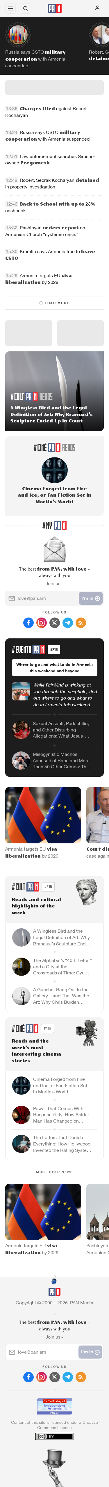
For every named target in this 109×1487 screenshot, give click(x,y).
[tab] (42, 1452)
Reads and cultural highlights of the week (36, 906)
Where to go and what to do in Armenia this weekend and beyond (54, 667)
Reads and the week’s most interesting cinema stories (36, 1051)
